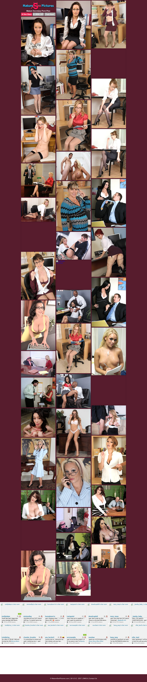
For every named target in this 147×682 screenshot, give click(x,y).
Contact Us (93, 678)
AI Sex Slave (27, 14)
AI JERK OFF (38, 14)
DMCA (85, 678)
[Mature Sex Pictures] (38, 6)
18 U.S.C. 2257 (76, 678)
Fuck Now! (50, 14)
